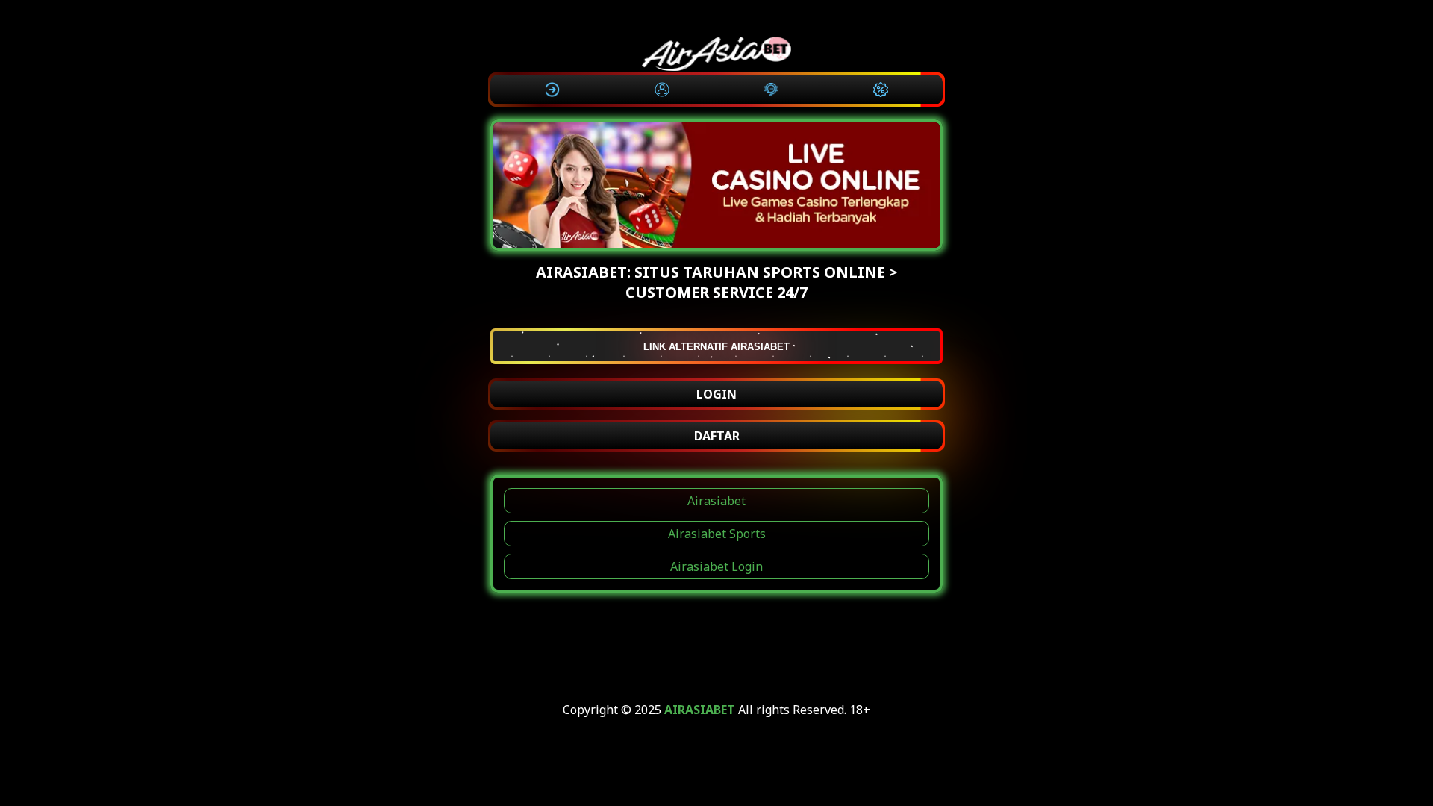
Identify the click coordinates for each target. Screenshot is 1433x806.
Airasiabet (716, 501)
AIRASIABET (699, 710)
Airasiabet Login (716, 566)
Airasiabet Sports (717, 533)
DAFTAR (717, 436)
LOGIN (716, 394)
